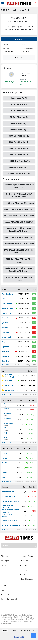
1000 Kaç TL (19, 136)
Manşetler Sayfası (27, 556)
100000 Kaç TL (19, 173)
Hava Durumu (25, 574)
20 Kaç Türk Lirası (19, 229)
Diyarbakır (5, 556)
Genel (3, 570)
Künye (3, 585)
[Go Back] (33, 635)
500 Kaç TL (19, 129)
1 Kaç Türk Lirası (19, 195)
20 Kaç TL (19, 110)
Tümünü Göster (6, 365)
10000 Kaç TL (19, 161)
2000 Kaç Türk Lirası (19, 209)
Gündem (4, 565)
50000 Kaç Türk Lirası (19, 186)
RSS (5, 630)
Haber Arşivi (5, 594)
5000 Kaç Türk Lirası (19, 269)
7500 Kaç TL (19, 154)
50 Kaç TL (19, 117)
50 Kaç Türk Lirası (19, 215)
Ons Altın (14, 10)
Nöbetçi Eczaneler (26, 579)
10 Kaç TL (19, 104)
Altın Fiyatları (25, 565)
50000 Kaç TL (19, 167)
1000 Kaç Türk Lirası (19, 203)
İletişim (3, 590)
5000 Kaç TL (19, 148)
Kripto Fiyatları (25, 570)
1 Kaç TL (19, 98)
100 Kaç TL (19, 123)
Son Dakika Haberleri (9, 599)
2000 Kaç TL (19, 142)
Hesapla (19, 57)
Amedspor (5, 561)
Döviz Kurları (25, 561)
